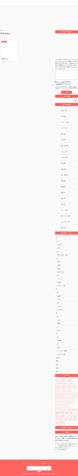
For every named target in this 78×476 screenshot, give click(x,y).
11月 (58, 292)
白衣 (67, 416)
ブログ (54, 463)
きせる (57, 390)
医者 (70, 409)
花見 (58, 347)
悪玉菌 (57, 412)
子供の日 (59, 340)
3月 (57, 241)
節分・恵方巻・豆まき (62, 255)
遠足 (57, 364)
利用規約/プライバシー (46, 463)
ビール (67, 406)
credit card (69, 380)
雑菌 (75, 419)
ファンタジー (59, 409)
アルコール (58, 393)
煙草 (57, 416)
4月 (57, 344)
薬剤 (57, 419)
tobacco (64, 386)
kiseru (65, 383)
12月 (58, 275)
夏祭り (59, 323)
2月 (57, 251)
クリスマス (60, 279)
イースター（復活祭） (62, 350)
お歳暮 (59, 282)
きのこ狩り (60, 309)
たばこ (68, 390)
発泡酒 (62, 416)
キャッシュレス (66, 396)
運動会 (57, 368)
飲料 (57, 422)
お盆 (58, 320)
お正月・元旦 (60, 272)
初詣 (58, 268)
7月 (57, 327)
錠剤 (71, 419)
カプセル (58, 396)
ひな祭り (59, 244)
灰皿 (67, 412)
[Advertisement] (39, 16)
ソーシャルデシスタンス (68, 403)
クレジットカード (60, 399)
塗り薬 (75, 409)
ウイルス (74, 393)
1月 (57, 258)
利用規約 (71, 88)
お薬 (75, 386)
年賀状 (59, 265)
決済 (63, 412)
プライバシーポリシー (63, 88)
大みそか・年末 (61, 285)
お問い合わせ (30, 463)
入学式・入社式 (61, 354)
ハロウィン (60, 306)
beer (57, 380)
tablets (57, 386)
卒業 (58, 248)
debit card (58, 383)
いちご (69, 386)
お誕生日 (58, 357)
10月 (58, 303)
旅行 (57, 371)
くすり (63, 390)
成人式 (59, 261)
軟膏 (62, 419)
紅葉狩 (59, 296)
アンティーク (67, 393)
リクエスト (37, 463)
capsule (63, 380)
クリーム (74, 396)
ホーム (24, 463)
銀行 (66, 419)
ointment (71, 383)
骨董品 (62, 422)
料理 (57, 361)
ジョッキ (58, 403)
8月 (57, 316)
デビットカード (59, 406)
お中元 (58, 330)
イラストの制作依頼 (62, 449)
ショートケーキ (70, 399)
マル (66, 409)
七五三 (59, 299)
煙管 (72, 412)
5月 (57, 337)
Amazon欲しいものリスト (63, 447)
